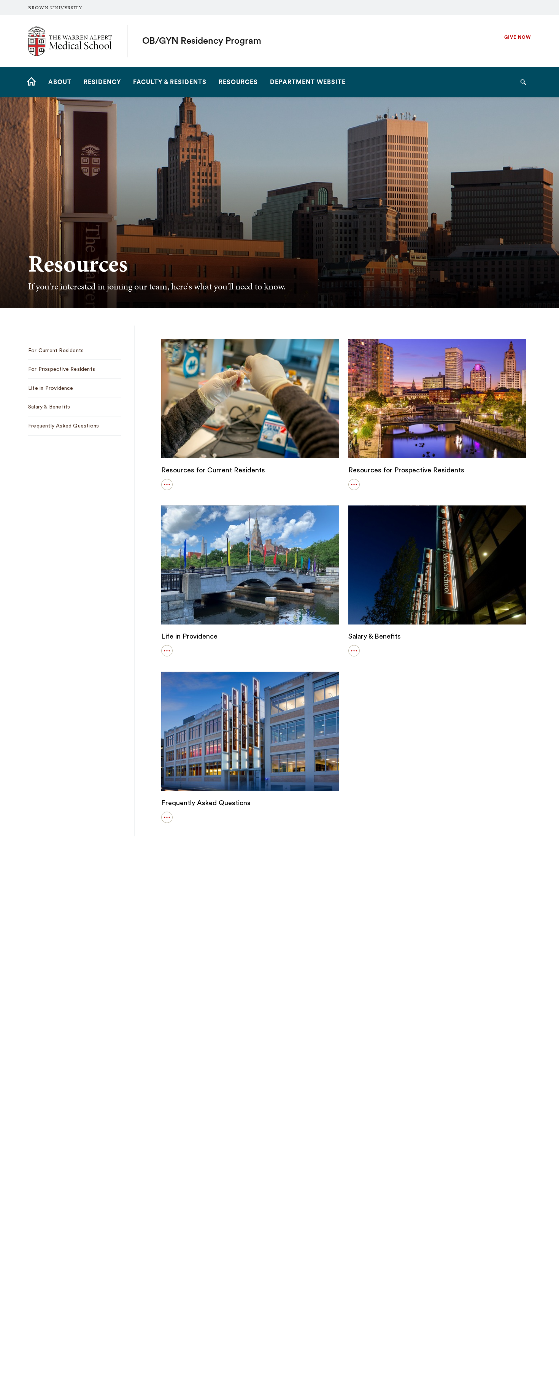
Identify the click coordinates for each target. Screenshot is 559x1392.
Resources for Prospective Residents (406, 470)
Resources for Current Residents (213, 470)
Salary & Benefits (374, 636)
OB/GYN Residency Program (201, 41)
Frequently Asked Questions (206, 802)
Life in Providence (189, 636)
